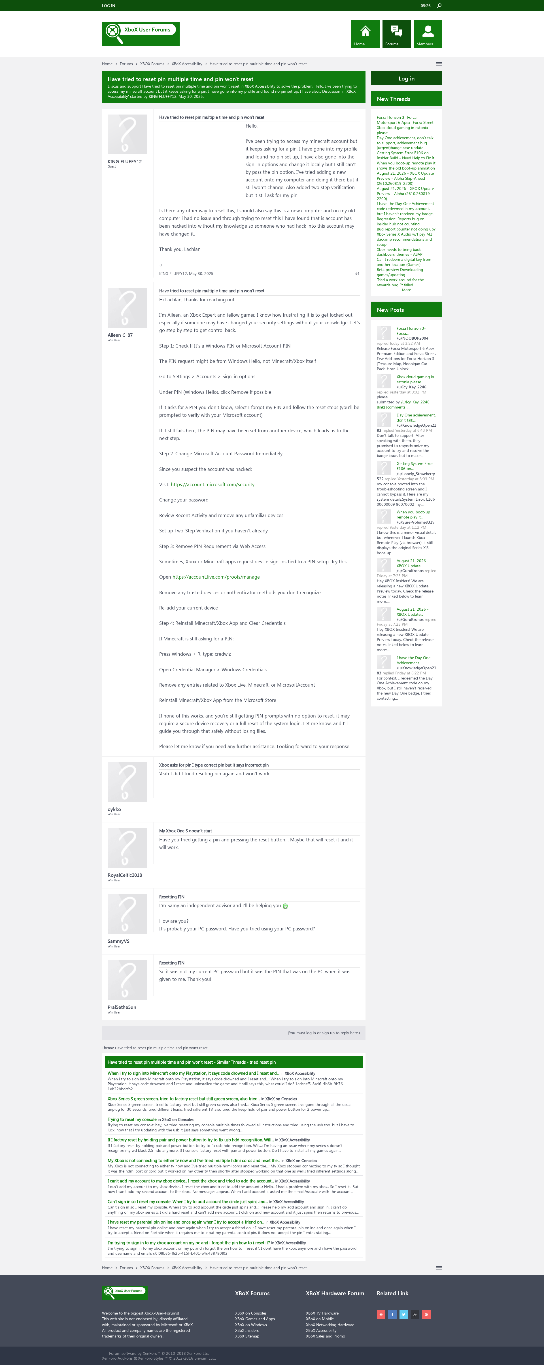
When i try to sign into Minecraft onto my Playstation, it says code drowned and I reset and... (193, 1073)
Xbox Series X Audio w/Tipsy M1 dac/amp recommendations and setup (404, 239)
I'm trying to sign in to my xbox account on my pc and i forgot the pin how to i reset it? (189, 1242)
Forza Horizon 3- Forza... (411, 330)
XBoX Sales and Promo (325, 1336)
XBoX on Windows (251, 1324)
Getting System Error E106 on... (415, 466)
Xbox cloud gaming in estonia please (402, 130)
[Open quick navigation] (439, 63)
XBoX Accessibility (321, 1330)
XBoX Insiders (247, 1330)
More (406, 289)
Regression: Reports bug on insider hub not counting (400, 221)
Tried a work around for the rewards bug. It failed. (400, 282)
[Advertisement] (201, 157)
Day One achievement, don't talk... (416, 417)
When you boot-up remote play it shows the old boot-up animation (406, 165)
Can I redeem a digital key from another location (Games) (404, 262)
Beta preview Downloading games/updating (400, 272)
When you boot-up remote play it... (413, 514)
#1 (357, 273)
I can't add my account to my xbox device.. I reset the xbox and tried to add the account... (191, 1181)
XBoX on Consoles (251, 1313)
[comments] (396, 407)
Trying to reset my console (132, 1119)
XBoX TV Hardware (322, 1313)
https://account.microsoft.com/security (212, 484)
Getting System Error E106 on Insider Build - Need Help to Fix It (405, 155)
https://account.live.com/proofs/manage (216, 576)
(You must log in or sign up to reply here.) (324, 1032)
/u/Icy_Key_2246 (415, 402)
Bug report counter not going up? (406, 229)
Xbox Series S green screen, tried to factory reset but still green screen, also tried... (184, 1098)
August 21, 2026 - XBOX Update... (413, 563)
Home (359, 43)
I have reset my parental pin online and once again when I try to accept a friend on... (186, 1222)
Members (424, 43)
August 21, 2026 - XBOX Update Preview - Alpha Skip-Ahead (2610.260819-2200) (405, 178)
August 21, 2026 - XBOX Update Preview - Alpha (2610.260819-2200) (405, 193)
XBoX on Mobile (320, 1318)
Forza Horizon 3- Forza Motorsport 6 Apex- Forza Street (405, 120)
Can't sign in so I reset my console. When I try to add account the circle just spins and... (188, 1201)
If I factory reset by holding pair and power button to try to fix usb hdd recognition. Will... (191, 1139)
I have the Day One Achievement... (413, 660)
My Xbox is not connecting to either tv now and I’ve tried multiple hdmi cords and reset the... (194, 1160)
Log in (407, 78)
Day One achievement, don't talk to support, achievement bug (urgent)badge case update (405, 143)
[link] (381, 407)
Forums (391, 43)
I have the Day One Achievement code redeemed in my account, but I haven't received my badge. (405, 208)
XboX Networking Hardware (330, 1324)
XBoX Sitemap (247, 1336)
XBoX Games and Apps (255, 1318)
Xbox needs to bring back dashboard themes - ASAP (399, 252)
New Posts (390, 309)
